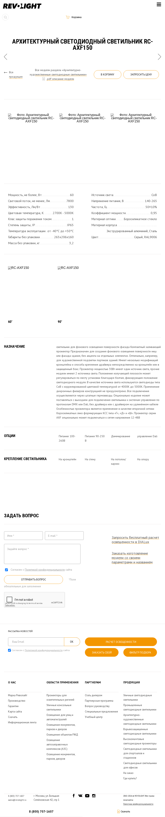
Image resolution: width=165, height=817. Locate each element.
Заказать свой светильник (102, 654)
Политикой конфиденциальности (45, 569)
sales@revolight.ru (17, 800)
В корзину (107, 74)
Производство (16, 700)
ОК (71, 641)
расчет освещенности (121, 642)
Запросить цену (141, 74)
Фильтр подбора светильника (140, 654)
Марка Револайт (17, 695)
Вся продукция (16, 74)
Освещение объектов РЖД (62, 734)
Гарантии (13, 706)
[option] (31, 143)
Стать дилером (93, 695)
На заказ (128, 773)
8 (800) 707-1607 (41, 811)
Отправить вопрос (33, 579)
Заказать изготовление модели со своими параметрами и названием (132, 557)
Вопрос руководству (97, 706)
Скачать (12, 717)
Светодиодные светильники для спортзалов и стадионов (140, 753)
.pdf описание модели (60, 79)
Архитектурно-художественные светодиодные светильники (139, 719)
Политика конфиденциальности (138, 804)
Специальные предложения (101, 711)
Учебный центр (94, 717)
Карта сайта (15, 711)
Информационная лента (22, 722)
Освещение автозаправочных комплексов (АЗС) (57, 744)
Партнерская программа (99, 700)
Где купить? (130, 778)
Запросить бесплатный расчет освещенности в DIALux (135, 539)
